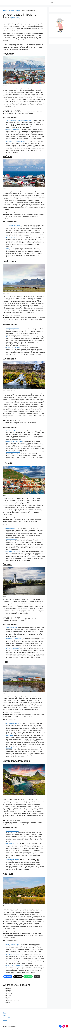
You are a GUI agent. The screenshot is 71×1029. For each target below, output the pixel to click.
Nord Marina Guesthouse (13, 347)
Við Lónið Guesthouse (12, 328)
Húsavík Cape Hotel (11, 539)
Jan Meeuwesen (14, 17)
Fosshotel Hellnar (11, 843)
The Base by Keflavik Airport (14, 225)
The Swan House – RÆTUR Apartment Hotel (18, 120)
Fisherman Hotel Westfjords (14, 441)
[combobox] (58, 2)
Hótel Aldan (9, 337)
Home (4, 10)
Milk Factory (9, 735)
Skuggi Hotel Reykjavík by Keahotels (16, 141)
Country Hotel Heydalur (12, 431)
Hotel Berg (9, 248)
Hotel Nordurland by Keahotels (15, 965)
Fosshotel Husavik (11, 528)
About (4, 1015)
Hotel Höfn (9, 748)
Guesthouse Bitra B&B (12, 648)
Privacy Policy (6, 1017)
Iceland (18, 10)
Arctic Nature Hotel (11, 627)
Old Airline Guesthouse (12, 723)
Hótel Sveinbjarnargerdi (12, 944)
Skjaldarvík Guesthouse (12, 954)
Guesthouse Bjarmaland (13, 452)
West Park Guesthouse (12, 859)
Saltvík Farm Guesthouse (13, 551)
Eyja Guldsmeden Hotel (12, 129)
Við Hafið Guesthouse (12, 831)
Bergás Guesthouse (11, 237)
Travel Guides (11, 10)
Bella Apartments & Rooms (13, 638)
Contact (5, 1020)
